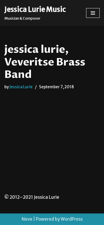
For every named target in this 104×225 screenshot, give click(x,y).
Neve (27, 219)
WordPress (72, 219)
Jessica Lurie (21, 87)
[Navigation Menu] (93, 13)
